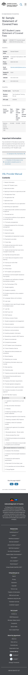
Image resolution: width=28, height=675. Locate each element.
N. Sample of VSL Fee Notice (12, 450)
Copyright (14, 585)
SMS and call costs (14, 595)
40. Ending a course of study (10, 318)
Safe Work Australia (14, 548)
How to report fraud (14, 629)
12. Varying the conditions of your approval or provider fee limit (14, 218)
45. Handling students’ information (12, 333)
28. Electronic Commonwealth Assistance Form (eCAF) (13, 275)
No (16, 484)
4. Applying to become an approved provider (14, 191)
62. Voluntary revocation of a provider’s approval (13, 390)
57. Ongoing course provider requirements (13, 373)
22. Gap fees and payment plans (11, 254)
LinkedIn (15, 659)
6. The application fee (8, 197)
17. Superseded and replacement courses (13, 236)
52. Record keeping (8, 356)
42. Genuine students (8, 324)
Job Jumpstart (13, 561)
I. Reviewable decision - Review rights (14, 432)
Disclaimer (14, 582)
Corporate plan (14, 645)
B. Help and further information (12, 405)
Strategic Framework (14, 662)
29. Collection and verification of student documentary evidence (13, 280)
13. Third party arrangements (10, 222)
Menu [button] (25, 5)
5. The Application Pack (9, 194)
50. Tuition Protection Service (10, 348)
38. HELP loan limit (8, 312)
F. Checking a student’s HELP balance (14, 419)
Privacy (14, 579)
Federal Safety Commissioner (13, 554)
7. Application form (8, 200)
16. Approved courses (8, 233)
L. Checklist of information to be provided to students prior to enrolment (15, 443)
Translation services (14, 601)
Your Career (14, 557)
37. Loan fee (6, 309)
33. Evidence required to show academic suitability (13, 294)
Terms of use (14, 589)
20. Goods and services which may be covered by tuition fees (12, 246)
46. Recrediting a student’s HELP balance (13, 336)
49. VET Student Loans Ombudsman (12, 345)
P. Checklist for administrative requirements (12, 459)
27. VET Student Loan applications (12, 271)
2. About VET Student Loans (10, 185)
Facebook (15, 655)
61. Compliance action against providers (13, 387)
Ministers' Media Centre (14, 620)
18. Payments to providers (9, 239)
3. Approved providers (8, 188)
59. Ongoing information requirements (12, 381)
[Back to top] (25, 672)
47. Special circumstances (9, 339)
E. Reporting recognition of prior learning (15, 416)
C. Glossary (8, 408)
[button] (24, 398)
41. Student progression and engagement (13, 321)
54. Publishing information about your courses (12, 363)
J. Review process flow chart (12, 435)
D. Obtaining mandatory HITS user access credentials (13, 412)
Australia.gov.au (14, 532)
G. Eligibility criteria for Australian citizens (13, 423)
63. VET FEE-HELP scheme (10, 395)
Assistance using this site (14, 598)
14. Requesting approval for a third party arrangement (13, 226)
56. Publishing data (8, 370)
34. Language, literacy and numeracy (12, 298)
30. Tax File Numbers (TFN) (10, 284)
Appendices (6, 398)
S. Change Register (9, 469)
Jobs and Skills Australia (13, 545)
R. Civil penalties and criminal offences (14, 466)
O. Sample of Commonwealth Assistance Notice (15, 454)
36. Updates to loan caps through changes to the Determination (14, 305)
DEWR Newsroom (14, 617)
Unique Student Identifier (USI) (13, 567)
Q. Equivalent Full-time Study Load (13, 463)
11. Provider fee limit (8, 214)
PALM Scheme (13, 564)
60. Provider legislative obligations (12, 384)
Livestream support (14, 605)
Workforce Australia (14, 538)
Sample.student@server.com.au (18, 67)
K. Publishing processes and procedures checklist (15, 439)
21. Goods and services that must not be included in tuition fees (13, 250)
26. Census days (7, 268)
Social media (14, 626)
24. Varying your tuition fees (10, 262)
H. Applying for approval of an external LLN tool (14, 428)
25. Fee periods (7, 265)
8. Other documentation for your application (14, 203)
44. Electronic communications (11, 330)
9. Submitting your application (10, 206)
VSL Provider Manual (12, 174)
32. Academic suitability (9, 290)
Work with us (14, 642)
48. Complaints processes (9, 342)
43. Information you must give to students (13, 327)
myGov (13, 535)
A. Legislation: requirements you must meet (14, 401)
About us (14, 639)
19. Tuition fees (7, 242)
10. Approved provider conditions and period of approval (14, 210)
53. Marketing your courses (10, 359)
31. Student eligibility (8, 287)
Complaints (14, 623)
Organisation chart (14, 648)
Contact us (14, 614)
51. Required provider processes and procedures (12, 352)
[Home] (8, 4)
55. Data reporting (7, 367)
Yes (12, 484)
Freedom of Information (14, 592)
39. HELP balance (7, 315)
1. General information (8, 182)
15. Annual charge (7, 230)
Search (14, 576)
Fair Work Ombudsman (14, 551)
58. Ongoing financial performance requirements (12, 377)
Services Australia (13, 541)
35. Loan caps (6, 301)
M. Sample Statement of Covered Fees (14, 447)
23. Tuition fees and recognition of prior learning (13, 258)
